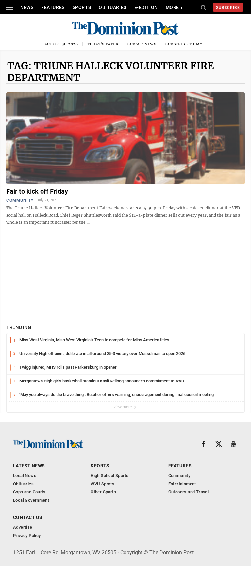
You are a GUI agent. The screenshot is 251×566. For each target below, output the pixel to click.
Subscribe (228, 7)
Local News (24, 475)
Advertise (22, 527)
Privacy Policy (27, 535)
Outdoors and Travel (188, 491)
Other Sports (103, 491)
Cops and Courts (29, 491)
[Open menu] (9, 7)
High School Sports (109, 475)
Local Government (31, 500)
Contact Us (27, 517)
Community (20, 200)
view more (123, 407)
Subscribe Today (183, 44)
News (26, 7)
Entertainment (182, 483)
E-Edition (146, 7)
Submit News (141, 44)
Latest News (29, 465)
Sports (82, 7)
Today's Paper (102, 44)
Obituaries (112, 7)
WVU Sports (102, 483)
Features (52, 7)
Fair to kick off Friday (37, 191)
